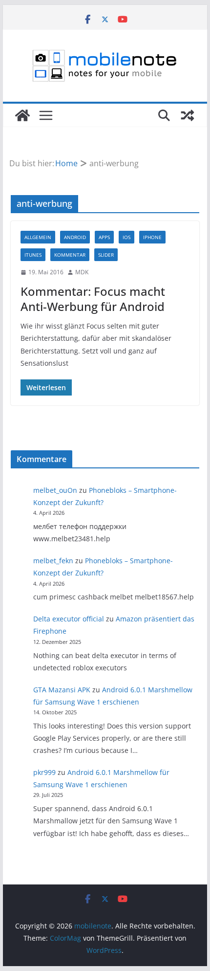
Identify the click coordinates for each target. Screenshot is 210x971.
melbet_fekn (53, 560)
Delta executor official (68, 618)
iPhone (152, 237)
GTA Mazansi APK (61, 689)
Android (75, 237)
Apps (104, 237)
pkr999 (44, 772)
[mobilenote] (22, 115)
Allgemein (37, 237)
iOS (126, 237)
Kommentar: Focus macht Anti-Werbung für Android (93, 298)
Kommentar (69, 254)
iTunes (33, 254)
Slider (106, 254)
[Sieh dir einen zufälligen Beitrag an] (187, 115)
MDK (81, 272)
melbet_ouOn (55, 490)
